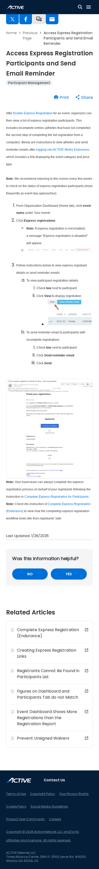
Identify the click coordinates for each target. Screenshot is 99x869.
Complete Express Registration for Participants (56, 496)
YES (69, 574)
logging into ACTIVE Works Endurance (62, 149)
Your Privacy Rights (74, 794)
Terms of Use (16, 794)
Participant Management (29, 83)
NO (30, 574)
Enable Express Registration (33, 113)
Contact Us (54, 780)
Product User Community (25, 819)
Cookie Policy (16, 806)
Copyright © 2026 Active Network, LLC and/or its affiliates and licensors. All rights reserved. (42, 836)
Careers (55, 819)
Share (87, 97)
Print (64, 97)
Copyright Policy (42, 794)
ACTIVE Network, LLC (21, 853)
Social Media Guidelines (49, 806)
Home (11, 32)
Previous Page (30, 35)
